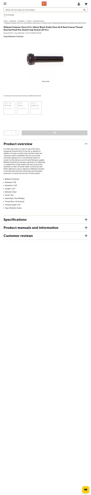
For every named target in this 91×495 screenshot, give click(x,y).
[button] (78, 4)
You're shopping (9, 15)
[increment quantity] (16, 133)
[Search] (84, 10)
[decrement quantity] (6, 133)
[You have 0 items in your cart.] (86, 3)
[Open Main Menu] (5, 4)
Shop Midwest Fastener (14, 36)
